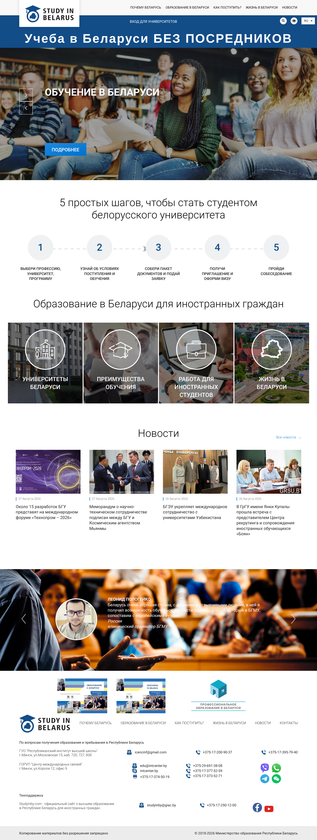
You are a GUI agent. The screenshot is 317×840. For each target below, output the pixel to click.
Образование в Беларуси (187, 8)
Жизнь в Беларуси (262, 8)
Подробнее (65, 149)
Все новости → (288, 437)
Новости (289, 8)
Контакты (289, 723)
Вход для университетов (153, 21)
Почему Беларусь (145, 8)
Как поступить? (227, 8)
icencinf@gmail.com (151, 752)
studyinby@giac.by (161, 805)
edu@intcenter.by (153, 766)
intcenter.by (149, 771)
